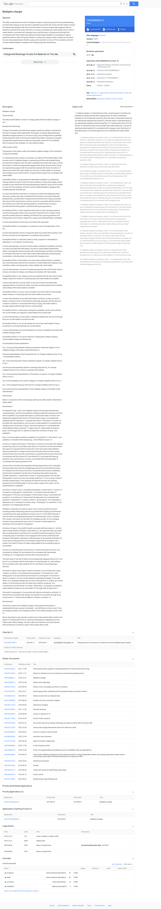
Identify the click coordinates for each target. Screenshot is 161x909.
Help (109, 905)
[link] (9, 873)
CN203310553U (9, 673)
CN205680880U (9, 745)
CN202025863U (9, 709)
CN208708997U (9, 714)
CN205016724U (9, 687)
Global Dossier (110, 99)
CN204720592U (9, 691)
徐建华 (95, 39)
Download (118, 864)
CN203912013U (9, 761)
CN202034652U (9, 669)
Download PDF (95, 29)
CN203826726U (9, 696)
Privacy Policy (100, 905)
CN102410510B (9, 741)
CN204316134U (9, 705)
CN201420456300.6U (11, 802)
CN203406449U (9, 723)
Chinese (102, 35)
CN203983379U (9, 750)
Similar (122, 29)
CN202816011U (9, 770)
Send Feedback (63, 905)
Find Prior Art (110, 29)
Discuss (120, 99)
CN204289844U (9, 732)
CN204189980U (9, 700)
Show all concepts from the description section (21, 891)
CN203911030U (9, 718)
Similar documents (116, 93)
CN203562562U (9, 765)
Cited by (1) (94, 93)
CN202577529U (9, 727)
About (52, 905)
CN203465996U (9, 754)
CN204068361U (9, 678)
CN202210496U (9, 779)
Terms (89, 905)
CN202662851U (9, 682)
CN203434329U (9, 774)
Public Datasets (78, 905)
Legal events (103, 93)
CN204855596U (9, 736)
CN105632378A (10, 643)
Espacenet (101, 99)
